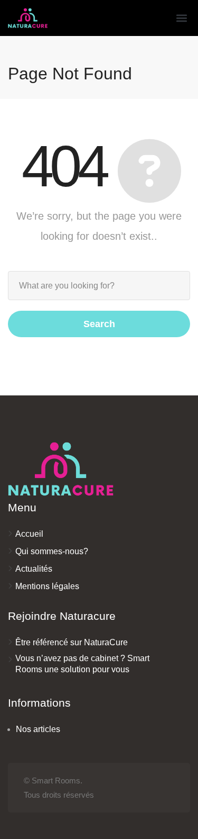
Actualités (33, 568)
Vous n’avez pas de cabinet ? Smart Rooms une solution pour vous (82, 664)
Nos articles (38, 729)
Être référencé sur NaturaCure (71, 642)
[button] (181, 18)
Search (99, 324)
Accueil (29, 533)
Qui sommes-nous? (51, 551)
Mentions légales (47, 586)
